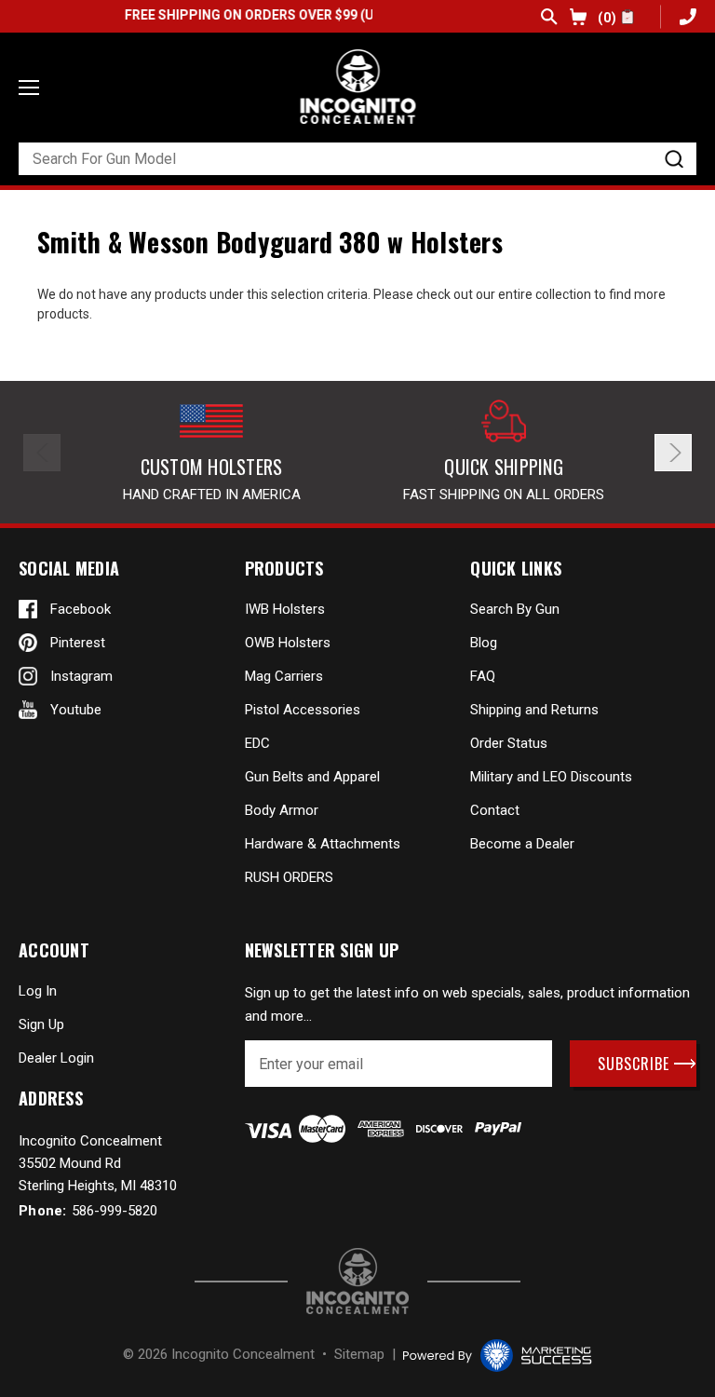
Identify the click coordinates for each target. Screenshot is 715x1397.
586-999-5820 (685, 16)
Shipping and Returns (534, 709)
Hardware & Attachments (322, 843)
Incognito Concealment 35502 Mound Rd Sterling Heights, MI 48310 (98, 1163)
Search (549, 16)
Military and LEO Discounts (551, 776)
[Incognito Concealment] (357, 1281)
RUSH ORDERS (289, 877)
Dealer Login (56, 1058)
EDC (257, 743)
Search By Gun (515, 609)
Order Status (508, 743)
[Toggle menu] (29, 87)
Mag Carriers (284, 676)
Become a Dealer (522, 843)
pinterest (77, 642)
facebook (80, 609)
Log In (38, 991)
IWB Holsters (285, 609)
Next (673, 452)
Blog (483, 642)
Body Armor (281, 810)
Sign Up (41, 1024)
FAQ (482, 676)
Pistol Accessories (302, 709)
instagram (81, 676)
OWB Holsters (288, 642)
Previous (42, 452)
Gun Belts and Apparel (312, 776)
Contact (494, 810)
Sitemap (359, 1354)
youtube (75, 709)
